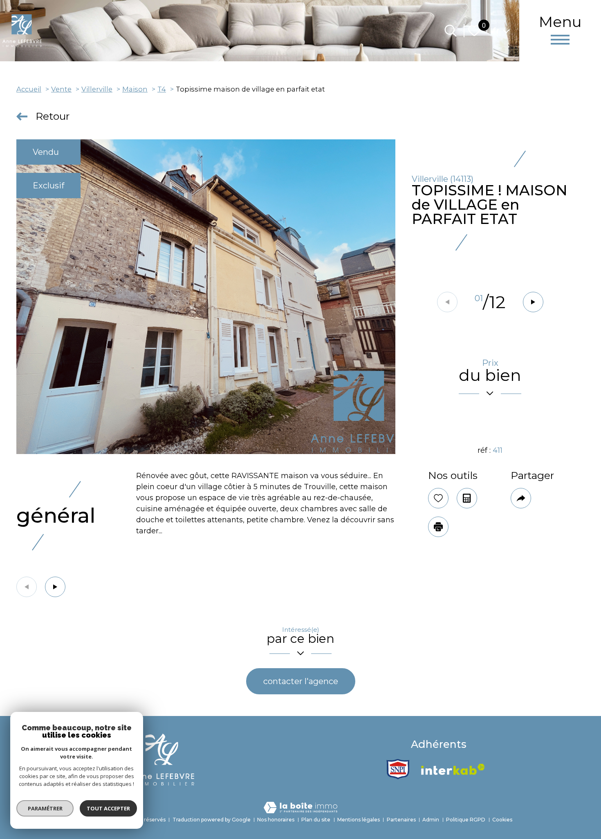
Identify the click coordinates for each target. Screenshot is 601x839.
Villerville (96, 89)
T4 (161, 89)
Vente (61, 89)
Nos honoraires (275, 820)
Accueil (28, 89)
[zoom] (205, 296)
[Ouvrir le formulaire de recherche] (450, 30)
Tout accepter (108, 808)
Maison (135, 89)
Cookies (502, 820)
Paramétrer (45, 808)
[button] (533, 302)
